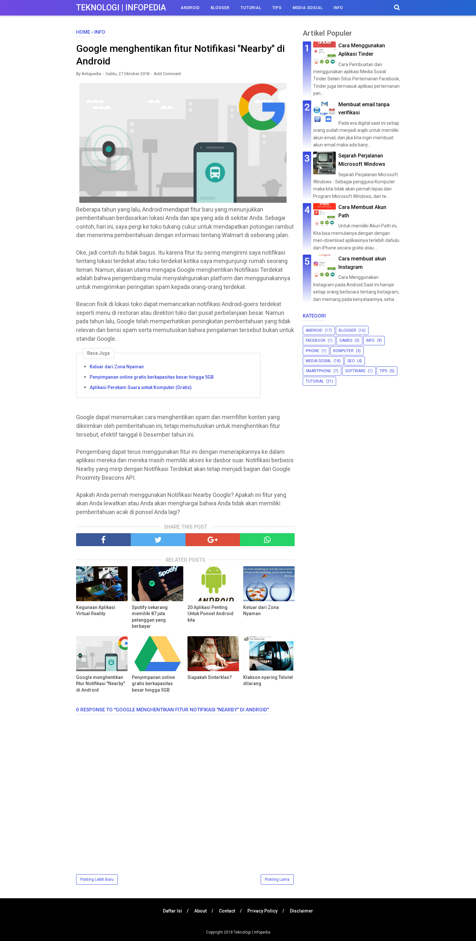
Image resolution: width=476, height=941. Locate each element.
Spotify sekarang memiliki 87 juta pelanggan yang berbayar (150, 617)
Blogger (220, 8)
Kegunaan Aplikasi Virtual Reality (95, 610)
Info (338, 8)
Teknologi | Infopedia (121, 7)
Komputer (343, 351)
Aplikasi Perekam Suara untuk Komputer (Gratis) (141, 387)
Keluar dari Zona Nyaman (117, 366)
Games (345, 340)
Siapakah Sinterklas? (209, 677)
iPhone (312, 351)
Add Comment (167, 73)
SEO (351, 361)
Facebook (315, 340)
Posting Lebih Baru (97, 879)
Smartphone (318, 371)
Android (190, 8)
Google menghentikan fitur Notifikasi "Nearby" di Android (100, 684)
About (200, 910)
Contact (227, 910)
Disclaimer (301, 910)
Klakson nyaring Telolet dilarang (268, 680)
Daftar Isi (172, 910)
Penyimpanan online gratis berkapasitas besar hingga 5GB (152, 377)
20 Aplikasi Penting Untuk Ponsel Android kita (210, 614)
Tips (277, 8)
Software (355, 371)
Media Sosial (308, 8)
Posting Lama (277, 879)
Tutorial (251, 8)
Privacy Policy (262, 910)
